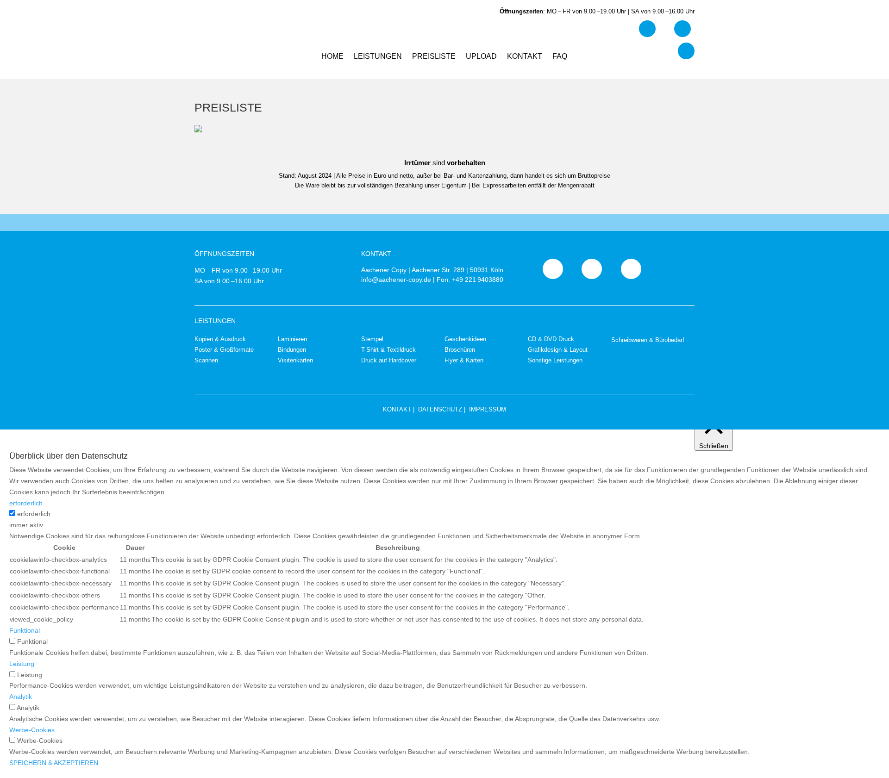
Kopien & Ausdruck (220, 339)
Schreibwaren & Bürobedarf (647, 339)
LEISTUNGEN (378, 56)
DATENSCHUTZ (440, 409)
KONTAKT (524, 56)
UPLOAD (481, 56)
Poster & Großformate (224, 349)
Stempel (372, 339)
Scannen (206, 360)
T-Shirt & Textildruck (388, 349)
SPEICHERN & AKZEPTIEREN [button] (53, 762)
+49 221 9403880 (477, 279)
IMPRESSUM (487, 409)
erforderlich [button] (26, 503)
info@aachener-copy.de (396, 279)
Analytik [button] (20, 696)
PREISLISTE (434, 56)
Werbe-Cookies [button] (32, 730)
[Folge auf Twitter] (682, 28)
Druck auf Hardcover (388, 360)
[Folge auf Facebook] (647, 28)
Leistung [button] (21, 663)
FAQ (559, 56)
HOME (332, 56)
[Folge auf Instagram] (686, 51)
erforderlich (33, 513)
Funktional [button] (24, 630)
